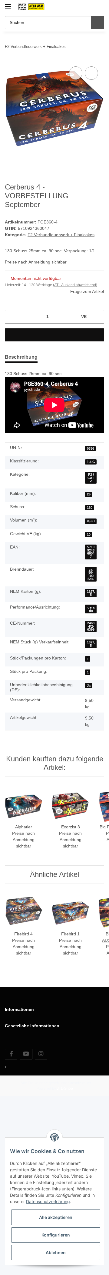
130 (89, 507)
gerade (91, 609)
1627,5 (91, 593)
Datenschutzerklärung (48, 1201)
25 (89, 494)
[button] (80, 7)
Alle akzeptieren (55, 1217)
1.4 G (91, 462)
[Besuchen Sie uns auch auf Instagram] (41, 1054)
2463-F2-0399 (90, 626)
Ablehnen (56, 1252)
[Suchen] (97, 22)
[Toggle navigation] (8, 4)
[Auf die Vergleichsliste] (75, 73)
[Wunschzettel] (89, 7)
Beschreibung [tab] (21, 357)
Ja (89, 685)
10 (89, 534)
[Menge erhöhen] (97, 316)
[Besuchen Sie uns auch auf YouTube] (26, 1054)
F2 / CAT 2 (91, 478)
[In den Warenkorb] (54, 334)
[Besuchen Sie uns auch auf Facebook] (11, 1054)
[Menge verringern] (11, 316)
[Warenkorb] (99, 7)
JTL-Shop (65, 1088)
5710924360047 (90, 552)
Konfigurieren (55, 1234)
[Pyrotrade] (30, 7)
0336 (90, 448)
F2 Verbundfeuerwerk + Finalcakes (61, 234)
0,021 (91, 521)
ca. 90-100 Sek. (91, 574)
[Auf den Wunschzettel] (91, 73)
